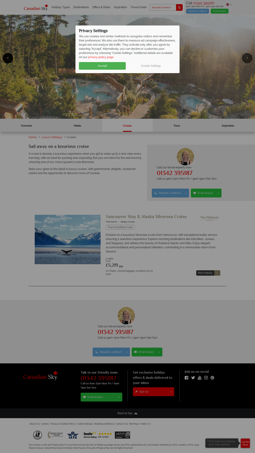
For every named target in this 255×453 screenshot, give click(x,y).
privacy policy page (100, 57)
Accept (102, 65)
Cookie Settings (151, 65)
